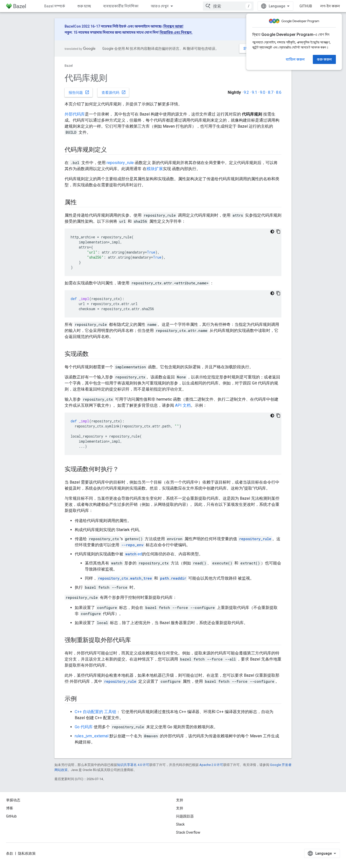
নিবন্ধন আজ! (173, 26)
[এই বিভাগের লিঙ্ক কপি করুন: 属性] (82, 203)
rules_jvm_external (91, 736)
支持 (179, 808)
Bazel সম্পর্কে (54, 6)
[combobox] (228, 6)
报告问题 (79, 92)
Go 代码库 (84, 726)
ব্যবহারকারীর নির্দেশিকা (121, 6)
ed (133, 554)
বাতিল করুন (295, 59)
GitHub (305, 6)
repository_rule (120, 162)
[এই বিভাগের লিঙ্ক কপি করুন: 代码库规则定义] (112, 150)
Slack (180, 824)
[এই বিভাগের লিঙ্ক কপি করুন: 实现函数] (94, 354)
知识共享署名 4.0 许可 (133, 765)
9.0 (262, 92)
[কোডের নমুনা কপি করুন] (278, 232)
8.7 (270, 92)
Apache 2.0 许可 (211, 765)
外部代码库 (75, 114)
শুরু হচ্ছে (84, 6)
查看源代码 (114, 92)
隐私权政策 (27, 853)
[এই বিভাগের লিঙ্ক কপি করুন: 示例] (82, 699)
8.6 (278, 92)
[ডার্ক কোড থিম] (272, 232)
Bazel (69, 65)
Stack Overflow (188, 832)
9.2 (246, 92)
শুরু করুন (324, 59)
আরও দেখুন (160, 6)
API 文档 (183, 405)
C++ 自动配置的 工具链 (95, 711)
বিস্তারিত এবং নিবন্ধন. (176, 32)
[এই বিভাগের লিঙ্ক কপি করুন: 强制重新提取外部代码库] (136, 641)
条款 (9, 853)
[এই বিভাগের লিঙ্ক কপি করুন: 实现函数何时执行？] (124, 470)
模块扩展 (155, 168)
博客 (9, 808)
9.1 (254, 92)
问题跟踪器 (185, 816)
